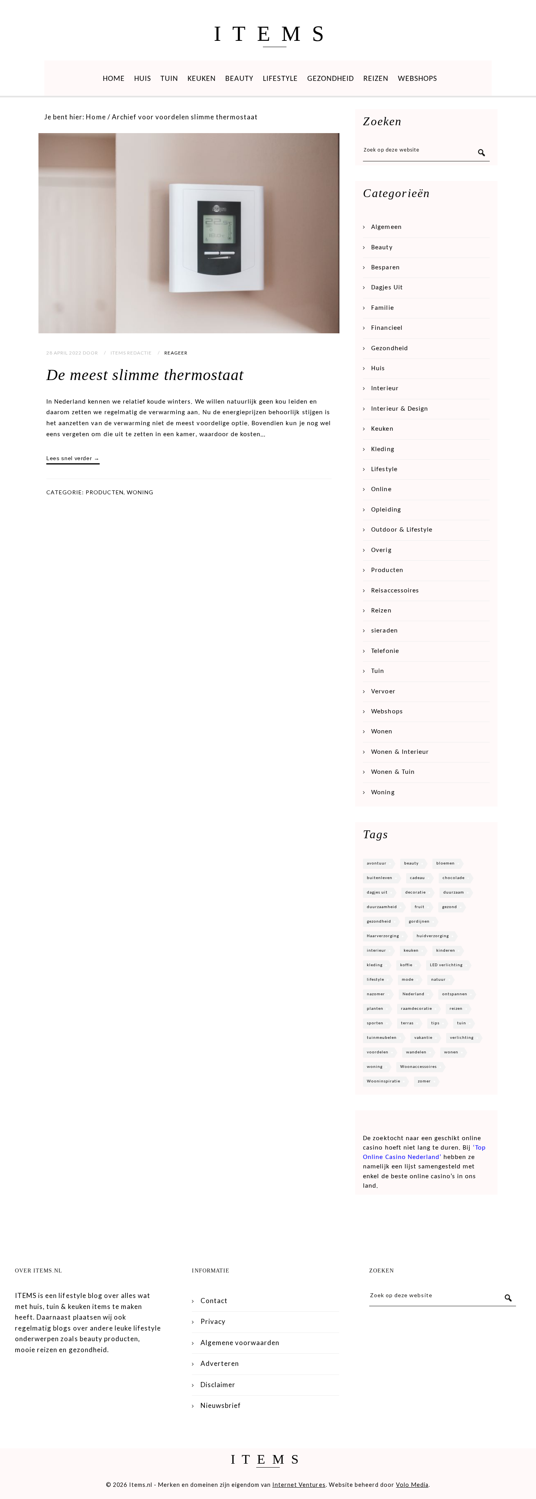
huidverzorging (433, 936)
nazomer (376, 994)
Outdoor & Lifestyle (401, 529)
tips (435, 1023)
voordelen (377, 1052)
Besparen (385, 267)
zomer (424, 1081)
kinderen (445, 951)
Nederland (414, 994)
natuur (438, 980)
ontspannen (454, 994)
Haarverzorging (383, 936)
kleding (375, 965)
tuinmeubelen (382, 1038)
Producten (105, 492)
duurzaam (453, 892)
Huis (142, 79)
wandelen (416, 1052)
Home (114, 79)
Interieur (384, 388)
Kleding (382, 449)
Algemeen (386, 227)
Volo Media (412, 1484)
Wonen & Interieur (400, 752)
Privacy (213, 1321)
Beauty (239, 79)
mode (408, 980)
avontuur (377, 863)
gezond (449, 907)
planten (375, 1009)
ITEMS (274, 34)
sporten (375, 1023)
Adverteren (220, 1363)
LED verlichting (446, 965)
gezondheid (379, 922)
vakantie (423, 1038)
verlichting (462, 1038)
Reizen (375, 79)
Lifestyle (280, 79)
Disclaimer (218, 1384)
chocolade (454, 878)
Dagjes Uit (387, 287)
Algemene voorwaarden (240, 1342)
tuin (461, 1023)
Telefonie (385, 651)
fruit (420, 907)
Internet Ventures (299, 1484)
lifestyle (375, 980)
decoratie (415, 892)
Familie (382, 308)
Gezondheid (330, 79)
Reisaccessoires (395, 590)
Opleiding (386, 509)
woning (375, 1067)
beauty (411, 863)
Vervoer (383, 691)
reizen (456, 1009)
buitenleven (379, 878)
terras (407, 1023)
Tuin (169, 79)
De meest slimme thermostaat (145, 375)
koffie (406, 965)
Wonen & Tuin (392, 772)
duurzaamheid (382, 907)
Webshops (417, 79)
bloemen (445, 863)
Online (381, 489)
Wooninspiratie (383, 1081)
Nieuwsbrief (221, 1405)
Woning (140, 492)
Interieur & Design (399, 409)
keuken (411, 951)
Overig (381, 550)
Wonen (381, 731)
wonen (451, 1052)
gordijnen (419, 922)
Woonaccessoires (418, 1067)
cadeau (417, 878)
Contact (214, 1300)
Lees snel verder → (73, 458)
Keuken (202, 79)
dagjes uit (377, 892)
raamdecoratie (416, 1009)
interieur (376, 951)
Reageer (176, 353)
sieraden (384, 630)
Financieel (386, 328)
